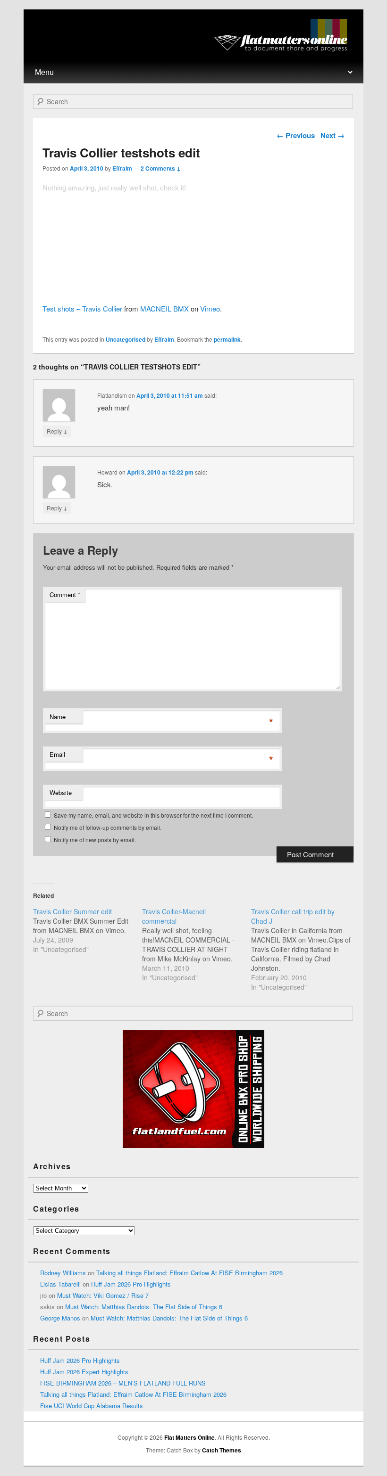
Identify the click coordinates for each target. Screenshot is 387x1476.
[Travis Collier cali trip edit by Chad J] (305, 949)
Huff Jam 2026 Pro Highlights (131, 1283)
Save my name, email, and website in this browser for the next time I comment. (153, 815)
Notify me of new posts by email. (95, 840)
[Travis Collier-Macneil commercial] (196, 944)
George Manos (60, 1317)
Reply (57, 430)
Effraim (122, 168)
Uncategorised (125, 339)
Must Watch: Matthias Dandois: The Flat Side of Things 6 (143, 1306)
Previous (296, 135)
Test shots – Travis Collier (82, 308)
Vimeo (210, 308)
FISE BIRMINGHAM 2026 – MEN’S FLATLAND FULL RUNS (123, 1382)
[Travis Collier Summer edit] (87, 930)
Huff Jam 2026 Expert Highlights (84, 1371)
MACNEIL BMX (164, 308)
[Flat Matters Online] (284, 49)
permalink (227, 339)
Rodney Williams (63, 1272)
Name (58, 716)
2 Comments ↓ (161, 168)
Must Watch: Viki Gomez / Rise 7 (103, 1295)
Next (332, 135)
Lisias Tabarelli (60, 1283)
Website (61, 792)
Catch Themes (221, 1450)
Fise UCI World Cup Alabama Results (91, 1405)
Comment (65, 594)
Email (57, 754)
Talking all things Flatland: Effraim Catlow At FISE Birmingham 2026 (189, 1272)
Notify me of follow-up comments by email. (107, 827)
